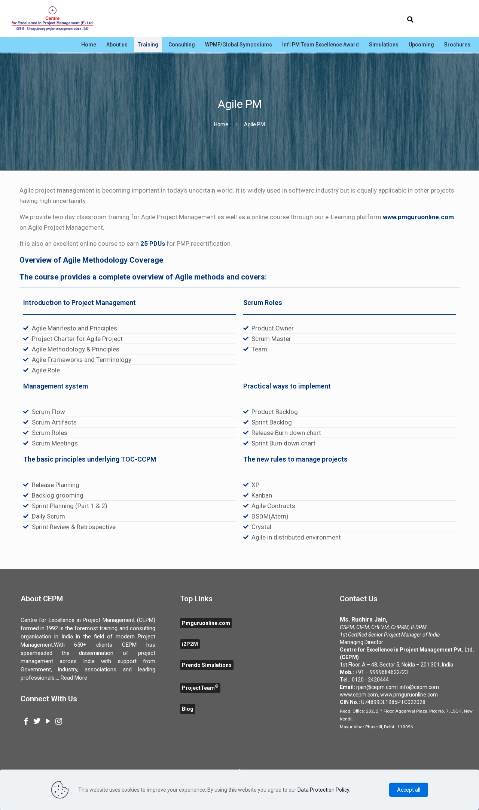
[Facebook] (26, 722)
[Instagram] (59, 722)
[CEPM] (52, 18)
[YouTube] (47, 722)
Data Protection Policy (323, 790)
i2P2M (190, 644)
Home (221, 124)
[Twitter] (36, 722)
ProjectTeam (200, 688)
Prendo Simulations (207, 665)
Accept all (408, 790)
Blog (187, 709)
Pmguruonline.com (206, 623)
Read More (74, 677)
